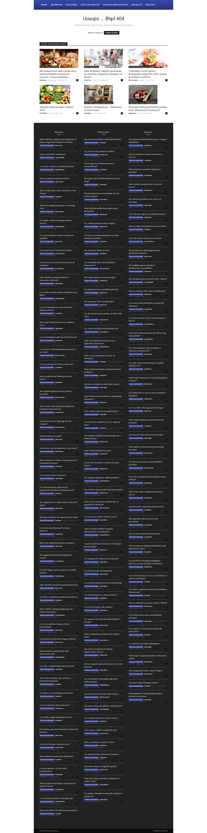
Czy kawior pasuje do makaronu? (98, 571)
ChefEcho (58, 493)
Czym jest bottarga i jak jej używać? (55, 744)
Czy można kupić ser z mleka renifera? (100, 595)
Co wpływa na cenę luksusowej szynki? (56, 693)
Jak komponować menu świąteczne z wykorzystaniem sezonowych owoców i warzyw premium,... (58, 73)
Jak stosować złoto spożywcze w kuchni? (146, 435)
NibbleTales (132, 113)
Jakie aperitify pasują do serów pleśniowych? (59, 585)
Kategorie (71, 5)
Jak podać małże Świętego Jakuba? (143, 683)
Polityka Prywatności (115, 5)
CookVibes (58, 313)
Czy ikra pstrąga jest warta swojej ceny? (57, 364)
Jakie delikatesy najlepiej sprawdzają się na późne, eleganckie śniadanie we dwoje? (103, 73)
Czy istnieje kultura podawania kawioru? (101, 754)
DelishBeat (87, 113)
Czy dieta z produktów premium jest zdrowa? (59, 597)
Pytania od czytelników (91, 67)
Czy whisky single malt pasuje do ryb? (56, 717)
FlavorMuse (59, 283)
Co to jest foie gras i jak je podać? (98, 607)
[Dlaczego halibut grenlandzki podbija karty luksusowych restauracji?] (148, 94)
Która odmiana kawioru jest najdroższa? (57, 756)
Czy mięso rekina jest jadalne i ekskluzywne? (103, 706)
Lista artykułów (90, 5)
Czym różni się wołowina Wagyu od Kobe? (58, 639)
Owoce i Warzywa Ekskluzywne (49, 67)
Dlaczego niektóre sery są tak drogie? (100, 277)
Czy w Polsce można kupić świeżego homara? (103, 490)
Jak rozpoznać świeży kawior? (97, 250)
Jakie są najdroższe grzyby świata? (54, 178)
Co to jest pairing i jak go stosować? (55, 705)
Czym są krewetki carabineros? (53, 154)
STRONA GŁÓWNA (112, 33)
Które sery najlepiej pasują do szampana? (57, 543)
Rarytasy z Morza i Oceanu (137, 103)
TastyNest (58, 196)
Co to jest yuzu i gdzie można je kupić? (100, 517)
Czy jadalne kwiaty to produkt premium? (101, 289)
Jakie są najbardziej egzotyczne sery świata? (148, 226)
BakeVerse (43, 80)
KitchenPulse (59, 211)
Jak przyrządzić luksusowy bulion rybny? (146, 506)
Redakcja (136, 5)
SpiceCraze (58, 241)
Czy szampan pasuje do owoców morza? (101, 718)
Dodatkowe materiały (160, 831)
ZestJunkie (58, 340)
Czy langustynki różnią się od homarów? (101, 559)
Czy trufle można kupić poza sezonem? (145, 238)
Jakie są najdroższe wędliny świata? (99, 742)
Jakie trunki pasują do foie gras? (98, 450)
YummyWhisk (59, 157)
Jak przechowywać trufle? (51, 436)
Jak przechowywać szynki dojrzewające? (101, 694)
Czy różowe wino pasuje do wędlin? (99, 151)
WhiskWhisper (60, 169)
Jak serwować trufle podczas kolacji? (144, 534)
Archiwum (56, 5)
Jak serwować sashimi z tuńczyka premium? (102, 139)
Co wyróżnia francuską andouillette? (144, 643)
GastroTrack (59, 182)
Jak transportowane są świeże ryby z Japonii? (148, 279)
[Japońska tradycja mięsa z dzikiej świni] (59, 94)
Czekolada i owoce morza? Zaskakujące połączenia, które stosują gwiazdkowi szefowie (148, 73)
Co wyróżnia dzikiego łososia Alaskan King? (103, 583)
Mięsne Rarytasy (45, 103)
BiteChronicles (133, 80)
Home (44, 5)
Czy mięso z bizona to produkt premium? (57, 166)
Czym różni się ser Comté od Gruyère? (56, 250)
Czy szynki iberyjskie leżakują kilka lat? (101, 328)
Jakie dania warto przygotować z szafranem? (59, 448)
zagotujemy (59, 328)
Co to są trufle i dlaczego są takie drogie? (146, 408)
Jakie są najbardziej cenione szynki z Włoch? (148, 603)
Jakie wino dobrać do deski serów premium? (58, 810)
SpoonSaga (103, 387)
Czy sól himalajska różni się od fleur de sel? (58, 337)
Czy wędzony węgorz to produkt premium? (147, 214)
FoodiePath (43, 113)
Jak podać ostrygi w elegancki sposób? (100, 766)
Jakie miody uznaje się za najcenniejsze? (101, 411)
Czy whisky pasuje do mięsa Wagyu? (99, 223)
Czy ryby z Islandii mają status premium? (57, 666)
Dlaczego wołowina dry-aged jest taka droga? (59, 517)
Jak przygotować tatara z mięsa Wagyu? (146, 670)
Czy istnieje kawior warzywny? (53, 475)
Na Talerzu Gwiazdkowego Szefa (138, 67)
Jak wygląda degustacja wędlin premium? (101, 477)
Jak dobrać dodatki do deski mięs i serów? (102, 384)
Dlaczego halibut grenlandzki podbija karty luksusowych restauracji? (148, 108)
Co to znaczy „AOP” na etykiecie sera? (100, 730)
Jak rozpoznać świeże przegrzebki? (99, 301)
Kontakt (150, 5)
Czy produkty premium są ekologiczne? (56, 798)
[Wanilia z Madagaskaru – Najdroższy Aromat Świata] (103, 94)
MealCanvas (59, 451)
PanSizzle (58, 520)
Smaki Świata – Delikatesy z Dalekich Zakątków (99, 103)
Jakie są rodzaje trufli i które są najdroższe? (147, 291)
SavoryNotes (59, 268)
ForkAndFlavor (60, 615)
